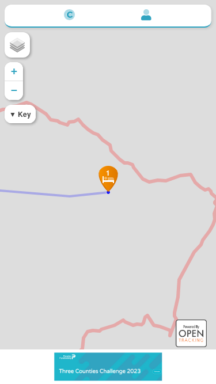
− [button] (14, 90)
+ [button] (14, 71)
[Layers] (17, 45)
